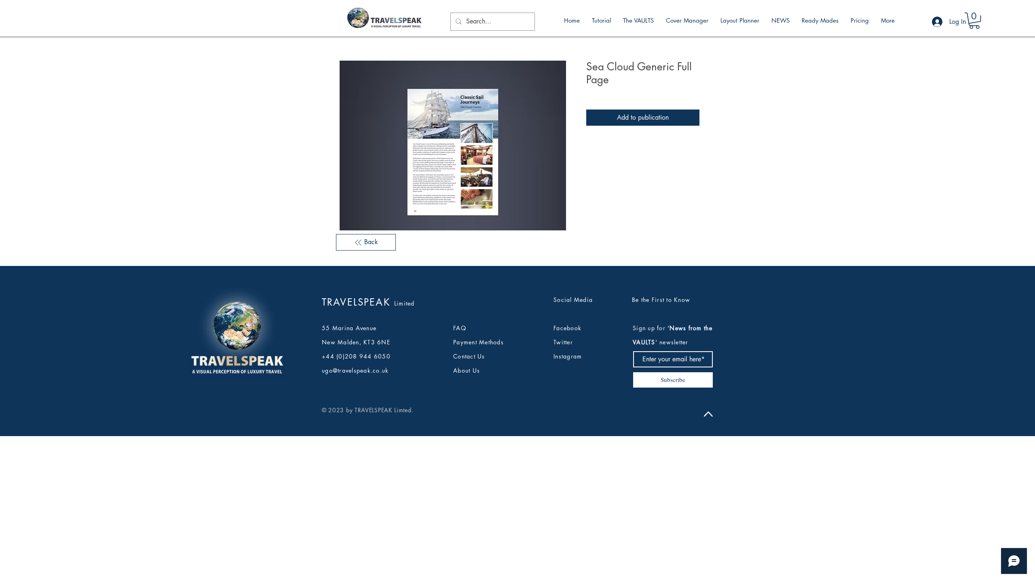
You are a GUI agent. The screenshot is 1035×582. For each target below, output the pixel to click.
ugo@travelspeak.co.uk (355, 370)
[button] (974, 21)
